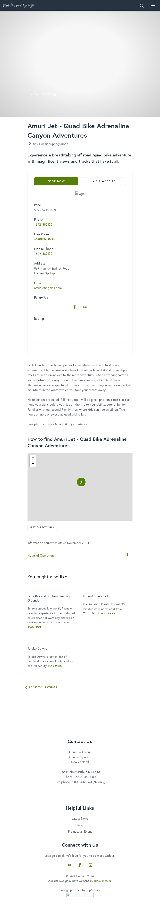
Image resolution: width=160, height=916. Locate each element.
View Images (41, 94)
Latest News (80, 818)
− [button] (33, 463)
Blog (80, 825)
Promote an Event (80, 831)
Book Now (56, 181)
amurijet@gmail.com (48, 288)
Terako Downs (37, 648)
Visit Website (104, 181)
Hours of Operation (41, 555)
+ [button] (33, 457)
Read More (35, 627)
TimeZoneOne (103, 881)
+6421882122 (43, 224)
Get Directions (42, 527)
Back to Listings (43, 687)
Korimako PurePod (95, 596)
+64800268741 (44, 239)
